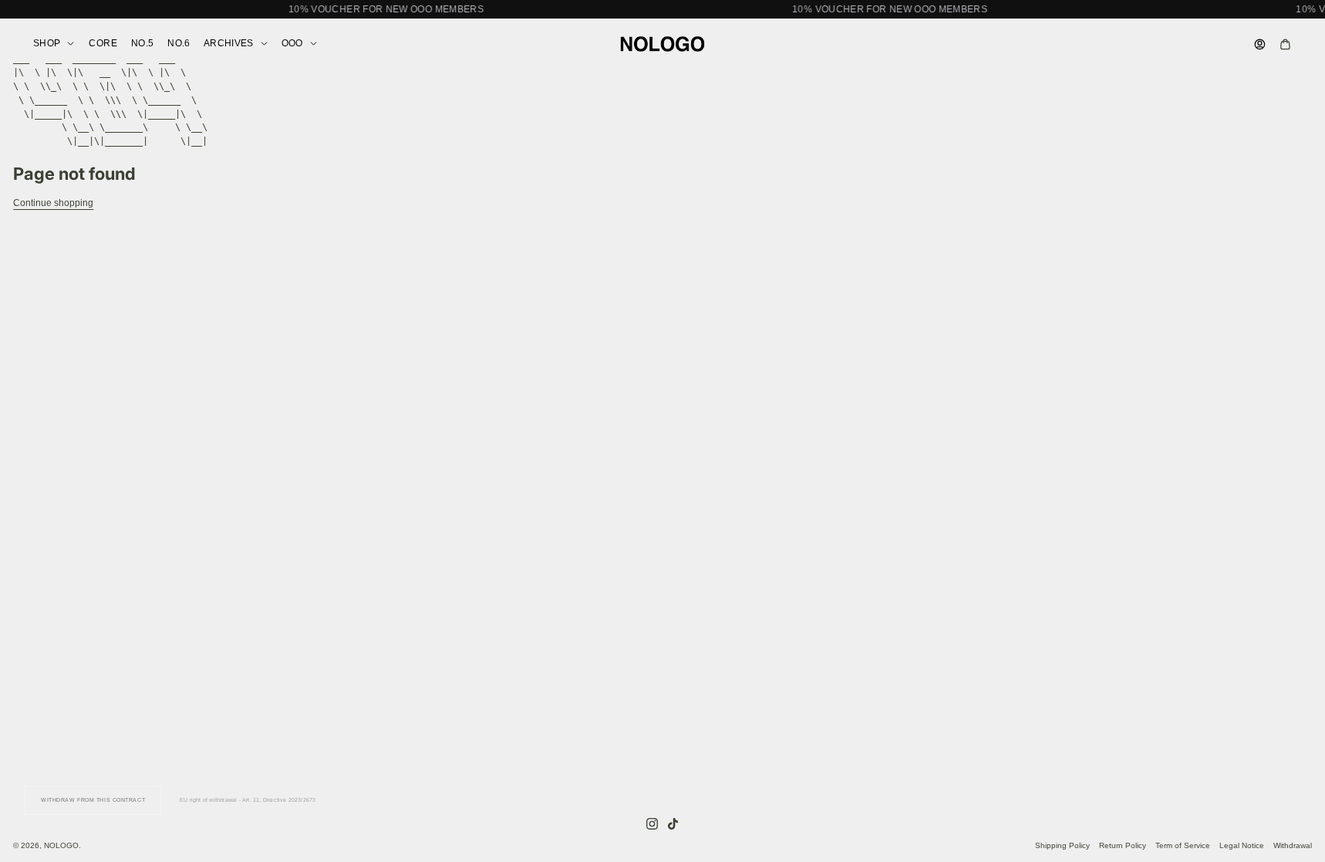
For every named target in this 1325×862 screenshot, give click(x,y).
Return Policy (1122, 845)
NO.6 (178, 43)
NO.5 (142, 43)
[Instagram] (652, 824)
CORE (102, 43)
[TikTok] (673, 824)
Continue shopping (53, 203)
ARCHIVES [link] (229, 44)
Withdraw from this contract (93, 800)
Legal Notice (1241, 845)
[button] (662, 9)
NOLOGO (61, 845)
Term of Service (1182, 845)
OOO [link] (292, 44)
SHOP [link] (46, 44)
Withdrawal (1292, 845)
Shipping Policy (1062, 845)
